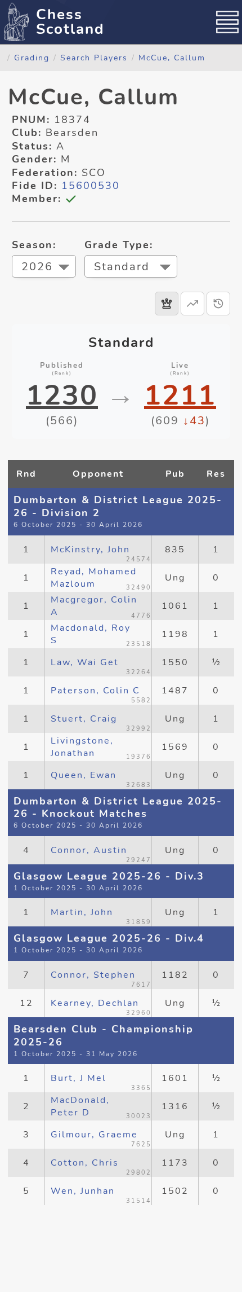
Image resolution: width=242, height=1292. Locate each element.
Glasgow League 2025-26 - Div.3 (109, 876)
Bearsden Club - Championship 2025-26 (104, 1035)
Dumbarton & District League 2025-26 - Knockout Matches (118, 807)
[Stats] (192, 303)
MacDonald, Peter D (80, 1106)
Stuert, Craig (84, 719)
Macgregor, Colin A (94, 606)
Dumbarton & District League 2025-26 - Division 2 (118, 506)
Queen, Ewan (83, 775)
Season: (34, 245)
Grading (32, 57)
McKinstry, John (90, 549)
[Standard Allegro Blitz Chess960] (130, 267)
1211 (180, 395)
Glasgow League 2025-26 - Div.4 (109, 938)
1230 (62, 395)
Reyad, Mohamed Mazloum (94, 577)
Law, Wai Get (85, 662)
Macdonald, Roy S (91, 634)
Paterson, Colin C (95, 690)
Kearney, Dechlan (95, 1003)
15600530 (90, 185)
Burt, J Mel (78, 1078)
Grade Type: (118, 245)
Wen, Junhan (83, 1191)
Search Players (94, 57)
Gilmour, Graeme (94, 1134)
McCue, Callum (171, 57)
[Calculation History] (218, 303)
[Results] (166, 303)
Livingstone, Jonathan (82, 747)
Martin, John (82, 912)
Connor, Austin (89, 850)
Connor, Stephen (93, 975)
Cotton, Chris (85, 1163)
